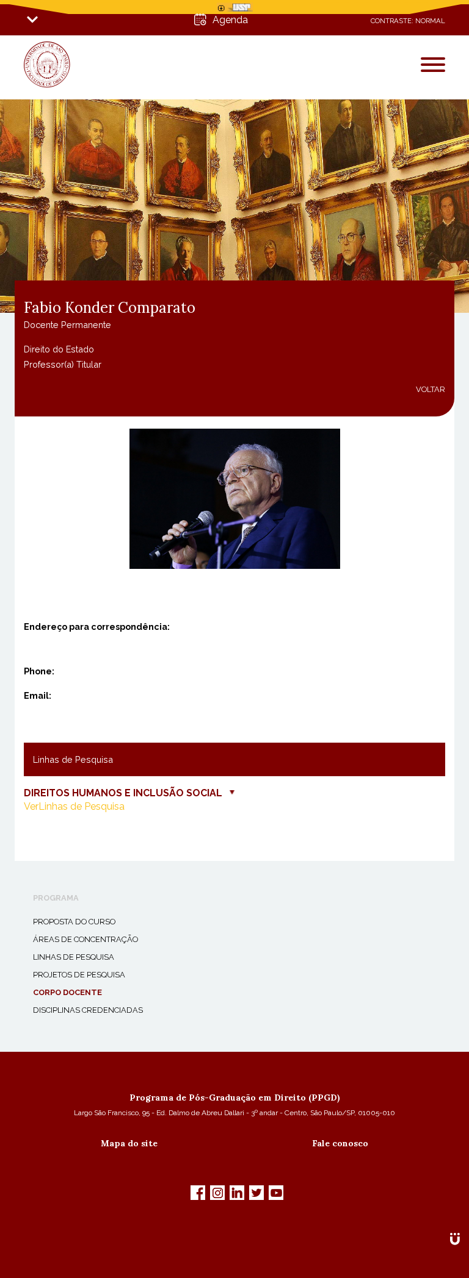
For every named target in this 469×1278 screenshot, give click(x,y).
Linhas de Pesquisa (73, 957)
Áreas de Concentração (85, 939)
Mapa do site (129, 1143)
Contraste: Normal (408, 20)
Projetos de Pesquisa (79, 974)
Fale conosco (340, 1143)
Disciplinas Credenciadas (88, 1010)
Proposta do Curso (74, 921)
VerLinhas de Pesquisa (74, 806)
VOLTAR (430, 389)
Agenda (230, 20)
